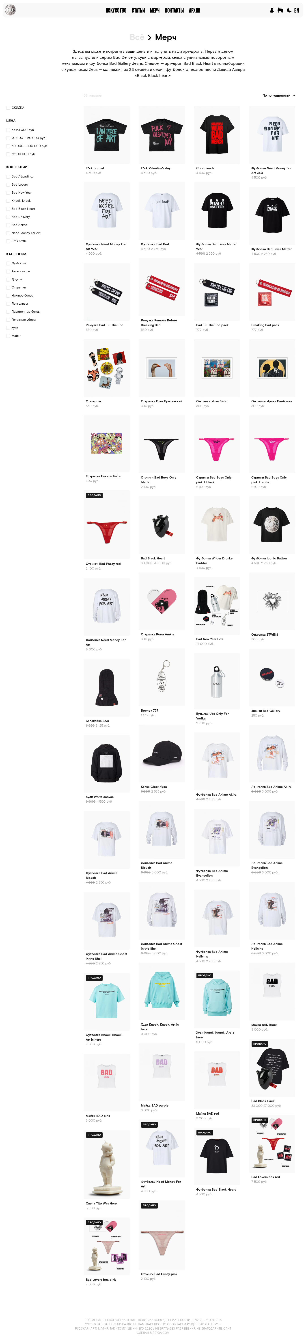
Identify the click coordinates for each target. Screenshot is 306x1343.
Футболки (19, 263)
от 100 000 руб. (24, 154)
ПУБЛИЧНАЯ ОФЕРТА (207, 1320)
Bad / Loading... (23, 176)
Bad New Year (22, 192)
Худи (15, 327)
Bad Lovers (20, 184)
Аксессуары (21, 271)
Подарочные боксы (26, 311)
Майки (16, 336)
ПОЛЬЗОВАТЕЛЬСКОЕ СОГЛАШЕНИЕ (110, 1320)
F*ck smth (19, 241)
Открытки (19, 287)
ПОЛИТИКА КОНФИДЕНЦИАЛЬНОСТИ (164, 1320)
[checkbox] (8, 108)
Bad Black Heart (23, 208)
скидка (18, 107)
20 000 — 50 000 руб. (29, 138)
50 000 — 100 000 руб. (30, 146)
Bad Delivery (21, 217)
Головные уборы (24, 319)
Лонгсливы (20, 303)
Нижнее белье (22, 295)
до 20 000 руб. (23, 130)
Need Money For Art (26, 233)
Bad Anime (19, 225)
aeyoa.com (161, 1333)
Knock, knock (21, 200)
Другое (17, 279)
